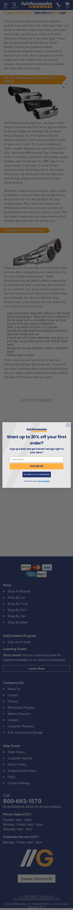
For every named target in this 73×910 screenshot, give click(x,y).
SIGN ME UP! (36, 466)
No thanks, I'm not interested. (36, 474)
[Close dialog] (68, 425)
